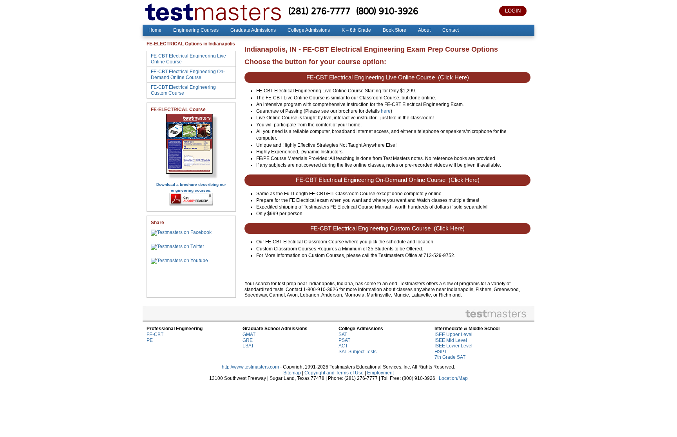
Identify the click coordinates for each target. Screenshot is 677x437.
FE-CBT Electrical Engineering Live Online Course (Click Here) (387, 77)
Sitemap (292, 373)
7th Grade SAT (449, 357)
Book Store (394, 30)
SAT (342, 334)
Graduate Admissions (253, 30)
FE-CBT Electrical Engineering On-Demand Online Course (188, 74)
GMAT (249, 334)
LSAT (248, 346)
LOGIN (513, 11)
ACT (343, 346)
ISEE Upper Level (453, 334)
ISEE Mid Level (450, 340)
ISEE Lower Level (453, 346)
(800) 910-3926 (387, 10)
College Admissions (309, 30)
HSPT (440, 351)
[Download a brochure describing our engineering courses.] (191, 178)
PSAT (344, 340)
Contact (450, 30)
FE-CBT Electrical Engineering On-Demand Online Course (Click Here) (388, 180)
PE (150, 340)
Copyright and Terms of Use (334, 373)
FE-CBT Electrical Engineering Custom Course (183, 90)
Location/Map (453, 378)
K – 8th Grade (356, 30)
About (424, 30)
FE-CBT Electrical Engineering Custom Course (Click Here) (387, 228)
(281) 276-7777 (319, 10)
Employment (380, 373)
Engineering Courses (196, 30)
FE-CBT (155, 334)
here (386, 111)
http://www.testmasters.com (250, 367)
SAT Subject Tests (357, 351)
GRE (248, 340)
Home (154, 30)
